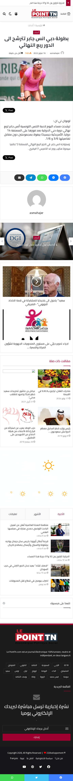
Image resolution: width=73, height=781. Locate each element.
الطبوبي (23, 665)
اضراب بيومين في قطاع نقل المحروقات (28, 581)
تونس (17, 671)
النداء (54, 671)
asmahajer (55, 53)
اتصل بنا (30, 758)
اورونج (34, 671)
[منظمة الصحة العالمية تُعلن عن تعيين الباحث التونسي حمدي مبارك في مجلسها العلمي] (60, 529)
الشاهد (34, 665)
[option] (36, 241)
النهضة (44, 671)
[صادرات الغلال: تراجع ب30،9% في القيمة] (54, 378)
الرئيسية (39, 25)
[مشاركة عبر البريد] (19, 177)
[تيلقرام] (31, 177)
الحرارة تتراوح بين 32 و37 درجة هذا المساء (45, 3)
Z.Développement (55, 753)
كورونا (42, 677)
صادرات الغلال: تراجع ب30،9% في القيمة (54, 392)
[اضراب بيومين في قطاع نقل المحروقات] (60, 585)
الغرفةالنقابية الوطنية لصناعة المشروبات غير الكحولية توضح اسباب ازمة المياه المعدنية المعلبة (36, 244)
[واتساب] (42, 177)
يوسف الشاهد (21, 677)
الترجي (56, 665)
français (14, 758)
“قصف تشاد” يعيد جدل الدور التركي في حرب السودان (26, 567)
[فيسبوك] (65, 177)
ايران (25, 671)
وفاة (33, 677)
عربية (22, 758)
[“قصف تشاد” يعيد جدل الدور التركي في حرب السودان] (60, 570)
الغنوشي (11, 665)
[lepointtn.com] (44, 14)
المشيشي (65, 671)
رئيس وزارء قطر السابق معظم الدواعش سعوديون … (55, 430)
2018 (66, 665)
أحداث (30, 25)
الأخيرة (61, 514)
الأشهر (37, 514)
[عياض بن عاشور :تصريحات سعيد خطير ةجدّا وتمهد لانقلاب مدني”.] (19, 378)
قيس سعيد (54, 677)
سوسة (66, 677)
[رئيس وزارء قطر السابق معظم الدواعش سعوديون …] (54, 416)
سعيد (7, 671)
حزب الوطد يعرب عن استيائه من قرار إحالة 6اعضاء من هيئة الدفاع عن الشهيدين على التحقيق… (19, 433)
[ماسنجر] (53, 177)
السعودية (45, 665)
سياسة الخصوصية (44, 758)
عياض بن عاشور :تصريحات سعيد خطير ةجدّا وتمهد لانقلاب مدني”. (19, 394)
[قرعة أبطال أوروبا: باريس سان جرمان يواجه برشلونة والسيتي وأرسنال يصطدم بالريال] (60, 546)
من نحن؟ (59, 758)
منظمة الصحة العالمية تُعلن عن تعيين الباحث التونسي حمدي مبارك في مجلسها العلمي (28, 528)
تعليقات (13, 514)
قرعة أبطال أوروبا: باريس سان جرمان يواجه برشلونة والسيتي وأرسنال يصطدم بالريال (26, 543)
